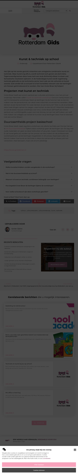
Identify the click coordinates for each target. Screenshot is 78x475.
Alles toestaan (39, 464)
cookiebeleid (46, 458)
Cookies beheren (39, 470)
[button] (75, 450)
